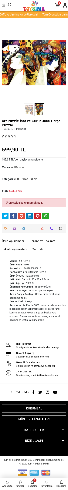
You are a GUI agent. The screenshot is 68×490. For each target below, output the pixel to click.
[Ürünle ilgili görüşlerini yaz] (25, 228)
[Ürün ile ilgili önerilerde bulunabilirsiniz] (61, 228)
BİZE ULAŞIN (34, 441)
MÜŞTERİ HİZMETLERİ (34, 419)
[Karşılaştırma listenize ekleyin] (34, 228)
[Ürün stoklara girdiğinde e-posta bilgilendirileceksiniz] (43, 228)
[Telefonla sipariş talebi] (52, 228)
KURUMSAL (34, 408)
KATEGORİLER (34, 430)
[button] (7, 62)
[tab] (13, 241)
